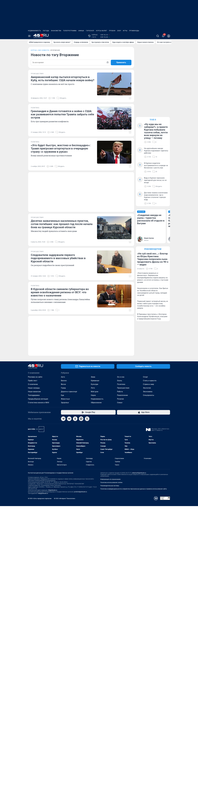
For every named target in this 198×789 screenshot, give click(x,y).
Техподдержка (34, 395)
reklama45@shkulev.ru (139, 473)
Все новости (43, 50)
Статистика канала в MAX (38, 403)
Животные (65, 399)
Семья (119, 403)
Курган (34, 50)
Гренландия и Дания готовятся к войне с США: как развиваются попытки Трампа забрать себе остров (62, 114)
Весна (63, 384)
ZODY (119, 30)
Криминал (95, 381)
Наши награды (34, 388)
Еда (62, 395)
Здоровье (65, 403)
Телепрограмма (70, 30)
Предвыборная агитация (38, 399)
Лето (93, 388)
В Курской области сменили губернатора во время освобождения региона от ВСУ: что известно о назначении (60, 292)
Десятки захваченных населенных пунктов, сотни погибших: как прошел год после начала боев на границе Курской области (61, 224)
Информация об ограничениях (110, 479)
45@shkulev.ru (52, 490)
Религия (120, 399)
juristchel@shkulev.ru (80, 492)
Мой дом (94, 392)
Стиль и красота (149, 381)
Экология (147, 388)
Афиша (81, 30)
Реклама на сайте (35, 377)
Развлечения (122, 395)
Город (63, 388)
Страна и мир (148, 384)
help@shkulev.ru (43, 493)
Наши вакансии (34, 392)
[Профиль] (168, 36)
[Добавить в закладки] (130, 98)
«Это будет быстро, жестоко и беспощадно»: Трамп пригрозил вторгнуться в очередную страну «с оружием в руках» (61, 148)
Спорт (145, 377)
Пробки (112, 30)
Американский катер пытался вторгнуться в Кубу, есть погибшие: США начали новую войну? (62, 78)
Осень (119, 381)
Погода (46, 30)
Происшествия (123, 388)
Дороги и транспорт (69, 392)
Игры (125, 30)
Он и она (120, 377)
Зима (93, 377)
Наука (93, 395)
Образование (96, 403)
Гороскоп (90, 30)
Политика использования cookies (111, 482)
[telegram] (63, 418)
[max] (81, 418)
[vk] (69, 418)
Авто (63, 377)
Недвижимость (34, 30)
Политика (121, 384)
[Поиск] (157, 36)
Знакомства (56, 30)
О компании (33, 384)
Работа (120, 392)
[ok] (75, 418)
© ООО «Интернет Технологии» (64, 498)
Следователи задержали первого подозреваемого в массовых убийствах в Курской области (58, 258)
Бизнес (64, 381)
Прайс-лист (32, 381)
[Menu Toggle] (29, 36)
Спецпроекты (148, 395)
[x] (87, 418)
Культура (94, 384)
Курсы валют (101, 30)
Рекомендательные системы (109, 485)
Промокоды (134, 30)
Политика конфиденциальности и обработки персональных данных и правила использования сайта (133, 489)
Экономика (147, 392)
